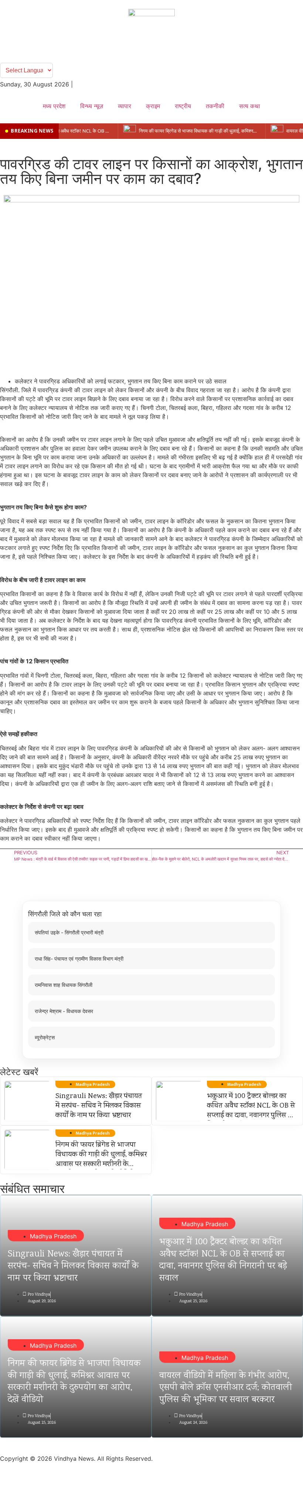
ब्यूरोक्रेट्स (45, 1037)
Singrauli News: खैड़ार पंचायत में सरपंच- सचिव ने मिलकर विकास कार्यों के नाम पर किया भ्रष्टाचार (98, 1106)
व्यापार (124, 106)
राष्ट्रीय (183, 106)
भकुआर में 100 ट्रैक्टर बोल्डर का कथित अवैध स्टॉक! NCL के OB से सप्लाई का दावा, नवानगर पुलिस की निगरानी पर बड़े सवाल (251, 1111)
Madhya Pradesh (53, 1236)
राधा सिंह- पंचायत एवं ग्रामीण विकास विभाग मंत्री (79, 958)
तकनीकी (215, 106)
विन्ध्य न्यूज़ (91, 106)
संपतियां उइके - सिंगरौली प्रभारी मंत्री (69, 932)
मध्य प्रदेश (54, 106)
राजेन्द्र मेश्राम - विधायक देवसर (64, 1011)
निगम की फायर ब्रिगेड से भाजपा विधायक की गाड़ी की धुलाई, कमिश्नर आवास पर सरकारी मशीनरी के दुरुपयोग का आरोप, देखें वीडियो (101, 1160)
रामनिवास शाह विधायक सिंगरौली (63, 985)
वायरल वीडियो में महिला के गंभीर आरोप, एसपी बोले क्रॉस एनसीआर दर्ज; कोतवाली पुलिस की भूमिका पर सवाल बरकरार (225, 1388)
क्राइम (153, 106)
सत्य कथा (249, 106)
